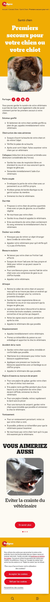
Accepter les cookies (18, 574)
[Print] (27, 99)
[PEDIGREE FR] (10, 4)
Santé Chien (24, 9)
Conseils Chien (13, 9)
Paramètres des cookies (13, 588)
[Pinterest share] (23, 99)
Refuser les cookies (18, 581)
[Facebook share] (13, 99)
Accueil (4, 9)
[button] (22, 531)
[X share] (18, 99)
